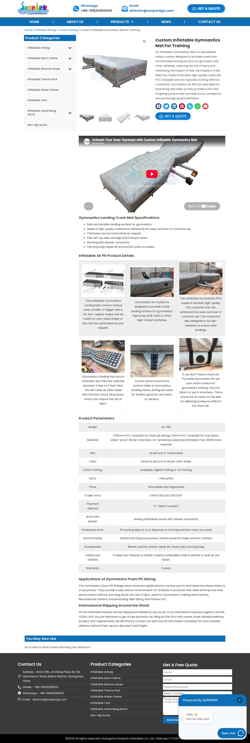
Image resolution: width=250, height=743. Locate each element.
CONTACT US (209, 21)
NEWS (166, 21)
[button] (144, 41)
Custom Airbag (68, 30)
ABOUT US (75, 21)
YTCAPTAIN (177, 738)
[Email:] (125, 9)
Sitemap (162, 738)
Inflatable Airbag (45, 30)
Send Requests (176, 720)
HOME (34, 21)
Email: (134, 6)
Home (28, 30)
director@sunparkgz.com (151, 10)
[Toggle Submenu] (70, 48)
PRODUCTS (120, 21)
